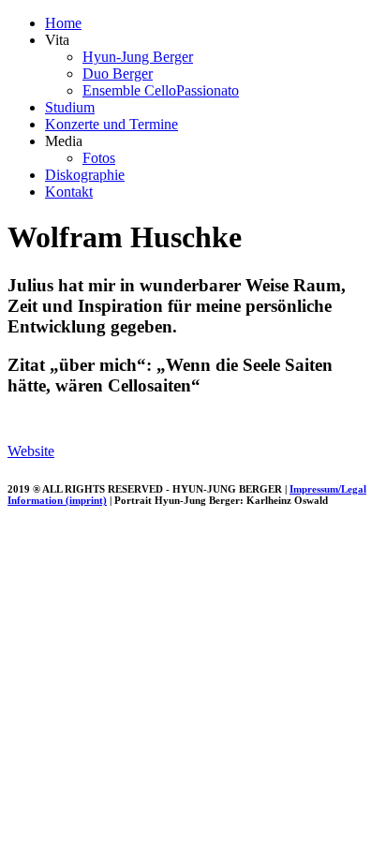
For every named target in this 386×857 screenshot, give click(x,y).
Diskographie (85, 175)
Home (63, 23)
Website (30, 451)
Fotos (98, 158)
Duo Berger (117, 73)
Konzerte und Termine (111, 124)
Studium (70, 107)
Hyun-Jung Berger (137, 57)
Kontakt (69, 191)
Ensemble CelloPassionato (160, 90)
